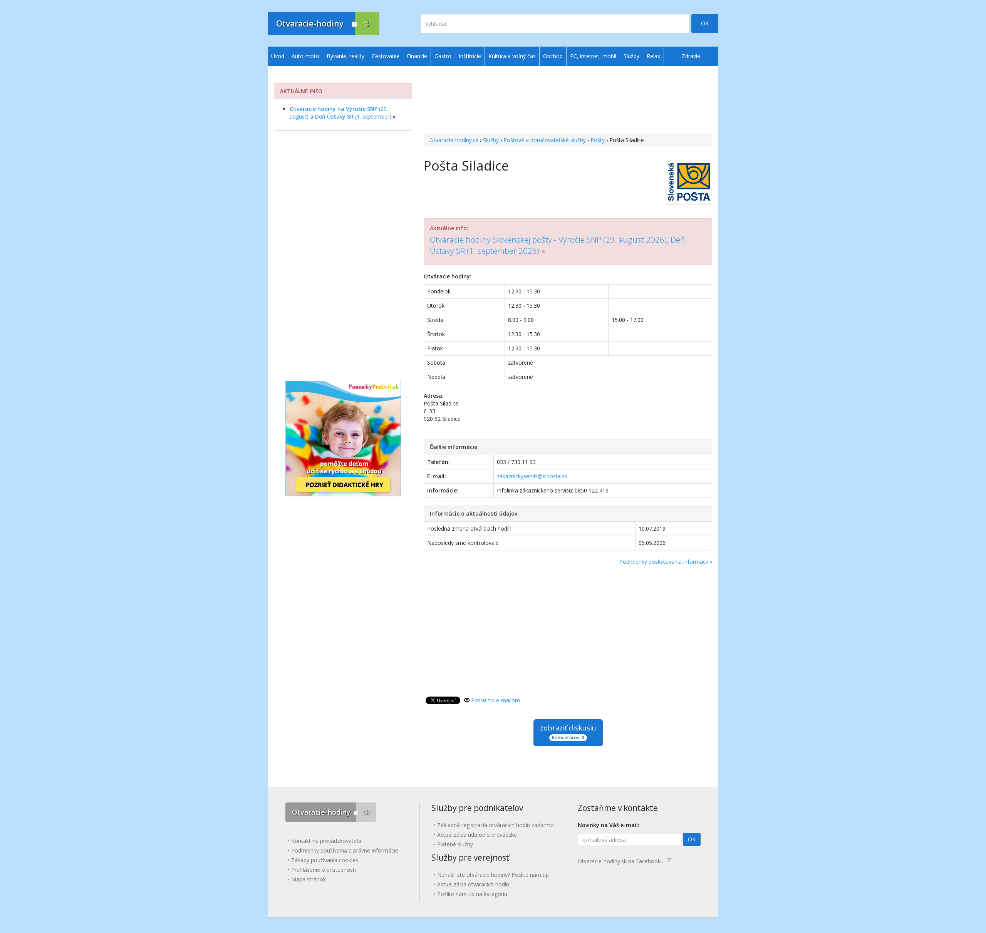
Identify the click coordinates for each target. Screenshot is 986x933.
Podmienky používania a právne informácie (344, 850)
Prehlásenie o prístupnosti (323, 869)
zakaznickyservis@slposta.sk (532, 476)
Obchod (553, 56)
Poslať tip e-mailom (495, 700)
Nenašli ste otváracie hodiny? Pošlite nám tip (493, 874)
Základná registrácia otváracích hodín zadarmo (495, 825)
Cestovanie (385, 56)
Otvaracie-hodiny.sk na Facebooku (622, 861)
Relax (653, 56)
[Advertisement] (568, 100)
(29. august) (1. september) (340, 112)
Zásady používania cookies (324, 860)
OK (705, 23)
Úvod (277, 56)
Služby (491, 140)
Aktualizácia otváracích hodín (473, 884)
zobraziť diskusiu (568, 732)
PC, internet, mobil (593, 56)
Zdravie (691, 56)
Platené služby (455, 844)
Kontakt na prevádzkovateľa (326, 840)
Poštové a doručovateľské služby (544, 140)
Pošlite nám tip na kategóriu (472, 894)
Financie (417, 56)
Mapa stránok (308, 879)
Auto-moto (305, 56)
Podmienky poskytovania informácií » (665, 561)
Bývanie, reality (345, 56)
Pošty (597, 140)
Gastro (442, 56)
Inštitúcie (470, 56)
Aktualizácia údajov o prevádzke (477, 834)
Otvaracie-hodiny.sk (453, 140)
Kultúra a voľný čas (512, 56)
